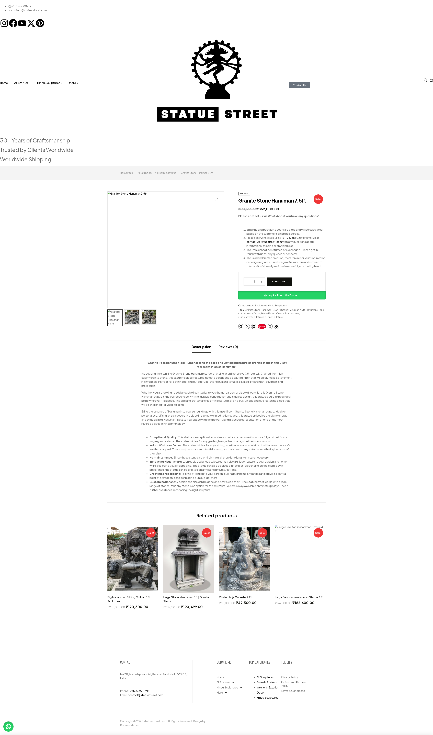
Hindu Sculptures (48, 83)
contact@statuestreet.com (264, 241)
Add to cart (279, 281)
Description (201, 346)
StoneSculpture (274, 316)
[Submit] (309, 638)
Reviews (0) (228, 346)
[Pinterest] (40, 23)
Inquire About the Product (284, 295)
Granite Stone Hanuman (258, 309)
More (72, 83)
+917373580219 (140, 691)
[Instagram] (4, 23)
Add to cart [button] (133, 590)
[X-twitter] (31, 23)
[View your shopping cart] (431, 80)
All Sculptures (145, 172)
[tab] (201, 346)
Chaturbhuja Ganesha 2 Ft (235, 597)
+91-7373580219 (292, 237)
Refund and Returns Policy (293, 684)
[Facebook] (13, 23)
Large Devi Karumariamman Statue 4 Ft (299, 597)
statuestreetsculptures (251, 316)
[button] (216, 199)
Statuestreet (292, 313)
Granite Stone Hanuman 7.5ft (288, 309)
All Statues (21, 83)
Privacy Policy (289, 677)
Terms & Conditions (293, 691)
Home (220, 677)
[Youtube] (22, 23)
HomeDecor (253, 313)
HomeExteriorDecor (272, 313)
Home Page (126, 172)
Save (263, 326)
